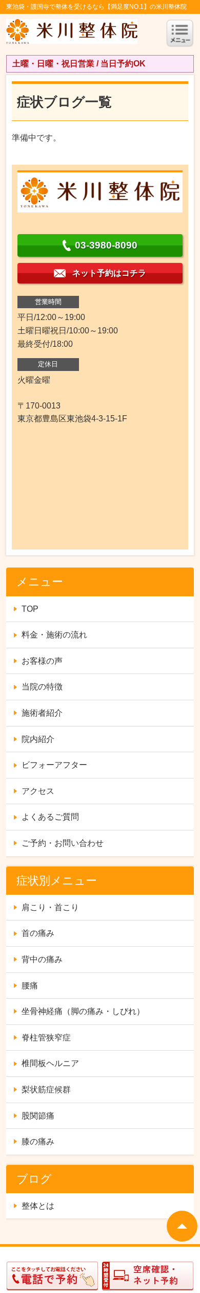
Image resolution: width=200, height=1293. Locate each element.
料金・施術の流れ (54, 634)
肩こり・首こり (50, 907)
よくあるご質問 (50, 816)
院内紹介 (38, 739)
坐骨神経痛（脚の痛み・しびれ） (83, 1011)
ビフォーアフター (54, 764)
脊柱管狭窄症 (46, 1037)
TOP (30, 609)
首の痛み (38, 933)
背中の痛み (42, 959)
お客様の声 (42, 661)
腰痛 (30, 985)
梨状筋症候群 (46, 1089)
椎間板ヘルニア (50, 1063)
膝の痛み (38, 1141)
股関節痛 (38, 1115)
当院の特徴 (42, 686)
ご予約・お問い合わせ (63, 843)
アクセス (38, 791)
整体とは (38, 1205)
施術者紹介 (42, 713)
